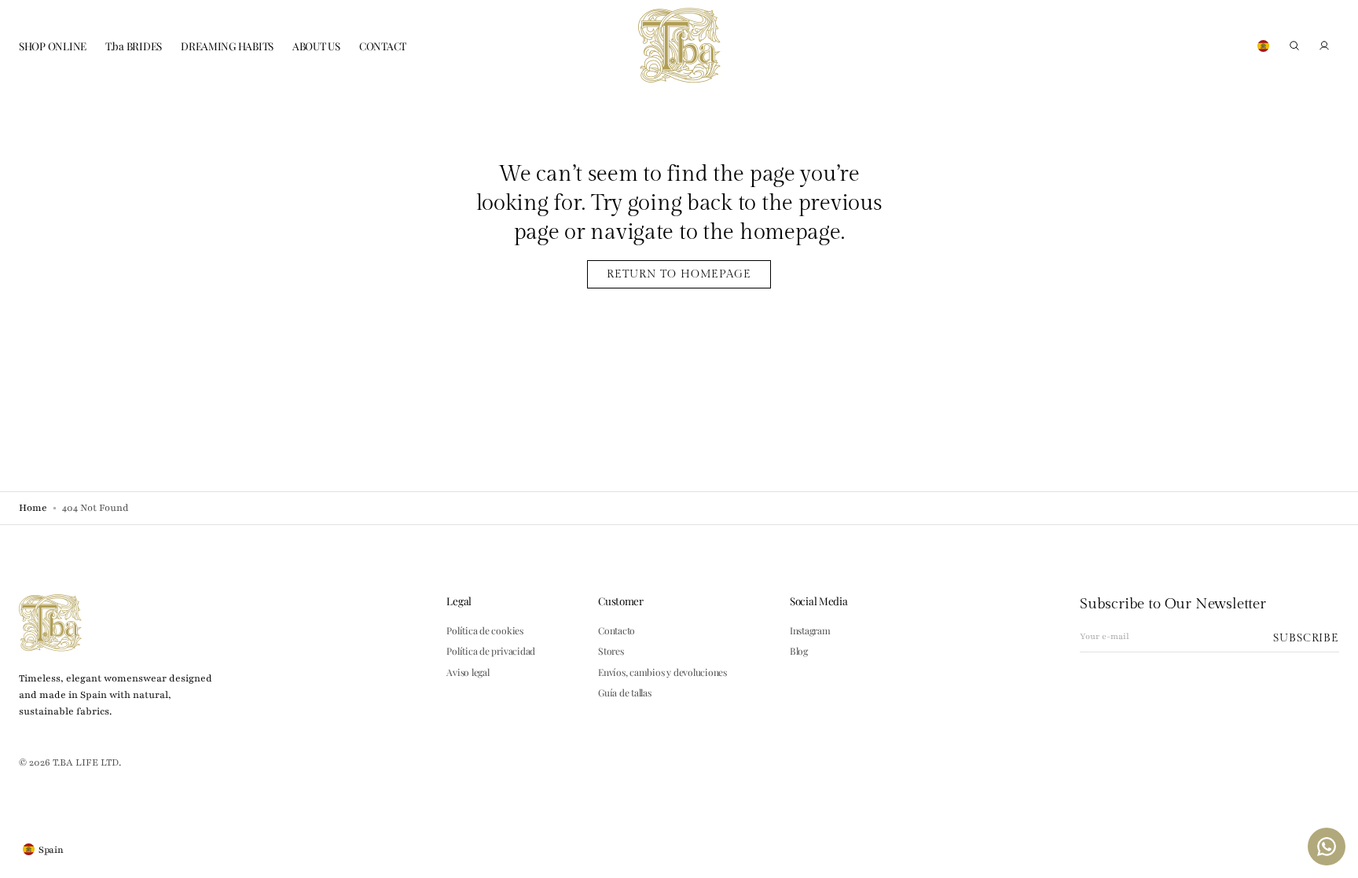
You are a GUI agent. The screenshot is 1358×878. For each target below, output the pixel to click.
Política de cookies (484, 631)
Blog (799, 651)
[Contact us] (1326, 846)
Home (33, 507)
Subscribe (1306, 638)
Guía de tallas (624, 692)
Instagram (810, 631)
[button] (1294, 45)
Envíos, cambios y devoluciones (662, 672)
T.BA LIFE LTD (86, 762)
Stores (611, 651)
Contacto (616, 631)
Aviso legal (467, 672)
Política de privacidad (490, 651)
